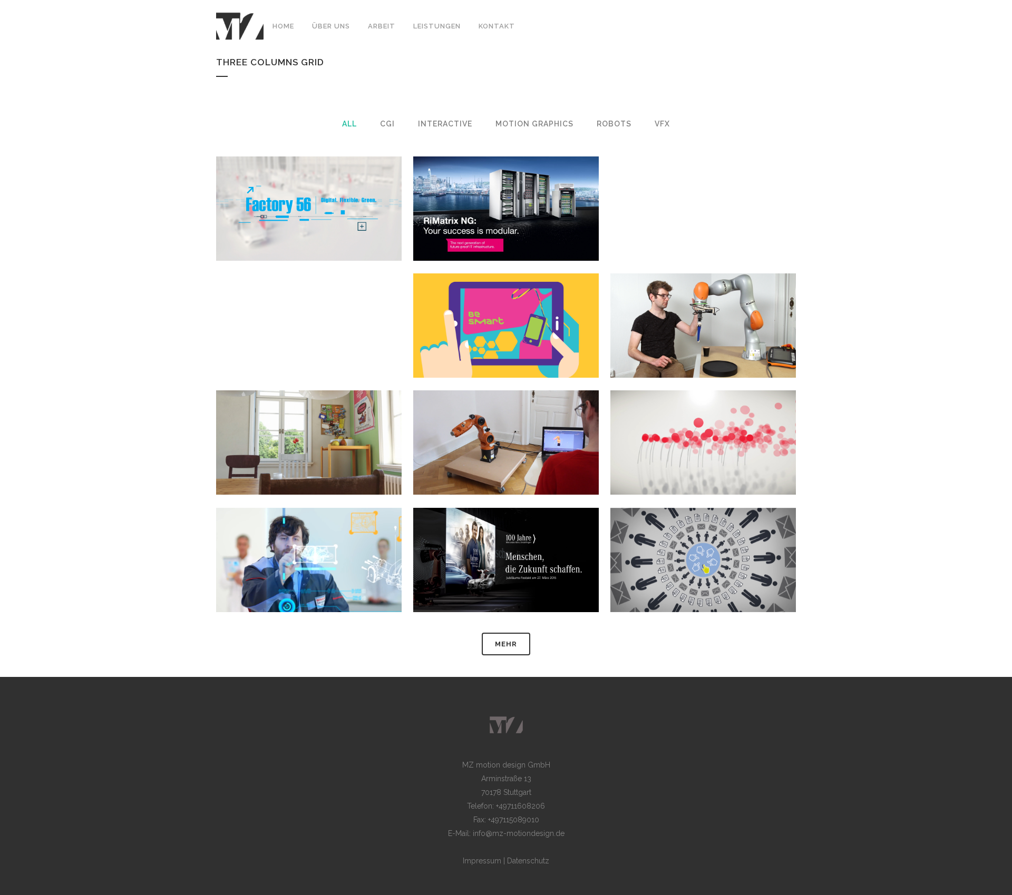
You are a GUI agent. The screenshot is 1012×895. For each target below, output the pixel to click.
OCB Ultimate (309, 416)
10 (763, 346)
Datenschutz (528, 861)
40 (763, 463)
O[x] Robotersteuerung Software (506, 416)
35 (369, 580)
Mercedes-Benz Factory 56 (309, 182)
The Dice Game (703, 299)
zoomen (251, 229)
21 (566, 586)
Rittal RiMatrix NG (506, 182)
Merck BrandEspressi (506, 299)
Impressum (482, 861)
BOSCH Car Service (309, 533)
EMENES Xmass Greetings (703, 416)
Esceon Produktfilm (703, 533)
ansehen (311, 229)
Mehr (506, 644)
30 (763, 580)
